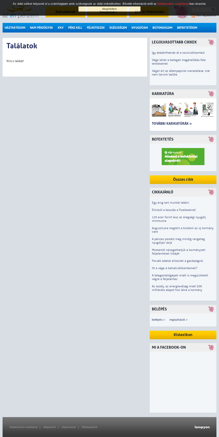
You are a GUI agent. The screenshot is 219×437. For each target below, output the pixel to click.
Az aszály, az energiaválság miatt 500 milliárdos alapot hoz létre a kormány (177, 288)
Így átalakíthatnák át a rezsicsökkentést (178, 53)
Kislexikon (183, 335)
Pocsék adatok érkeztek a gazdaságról (177, 261)
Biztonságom (162, 28)
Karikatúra (163, 94)
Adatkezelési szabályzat (23, 427)
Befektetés (162, 139)
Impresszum (69, 427)
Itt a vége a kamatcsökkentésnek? (174, 268)
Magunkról (49, 427)
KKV (61, 28)
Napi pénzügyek (41, 28)
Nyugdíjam (140, 28)
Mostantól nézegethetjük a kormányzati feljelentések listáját (178, 251)
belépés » (158, 319)
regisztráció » (178, 319)
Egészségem (118, 28)
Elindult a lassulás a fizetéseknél (174, 210)
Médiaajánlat (89, 427)
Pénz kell (75, 28)
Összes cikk (183, 179)
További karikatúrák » (172, 123)
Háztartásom (15, 28)
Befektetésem (187, 28)
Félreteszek (96, 28)
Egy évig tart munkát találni (170, 202)
